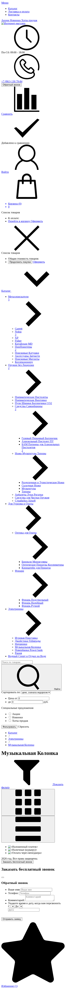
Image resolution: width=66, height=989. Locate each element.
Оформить (37, 221)
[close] (2, 877)
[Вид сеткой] (28, 802)
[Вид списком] (28, 829)
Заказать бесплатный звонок (17, 862)
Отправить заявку (12, 919)
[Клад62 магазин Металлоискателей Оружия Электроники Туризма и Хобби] (13, 23)
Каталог (6, 290)
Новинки (15, 20)
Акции (5, 20)
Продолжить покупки (20, 262)
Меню (4, 2)
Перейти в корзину (19, 221)
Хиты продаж (29, 20)
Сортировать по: (11, 692)
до (10, 701)
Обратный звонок (11, 84)
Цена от (13, 698)
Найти (56, 689)
